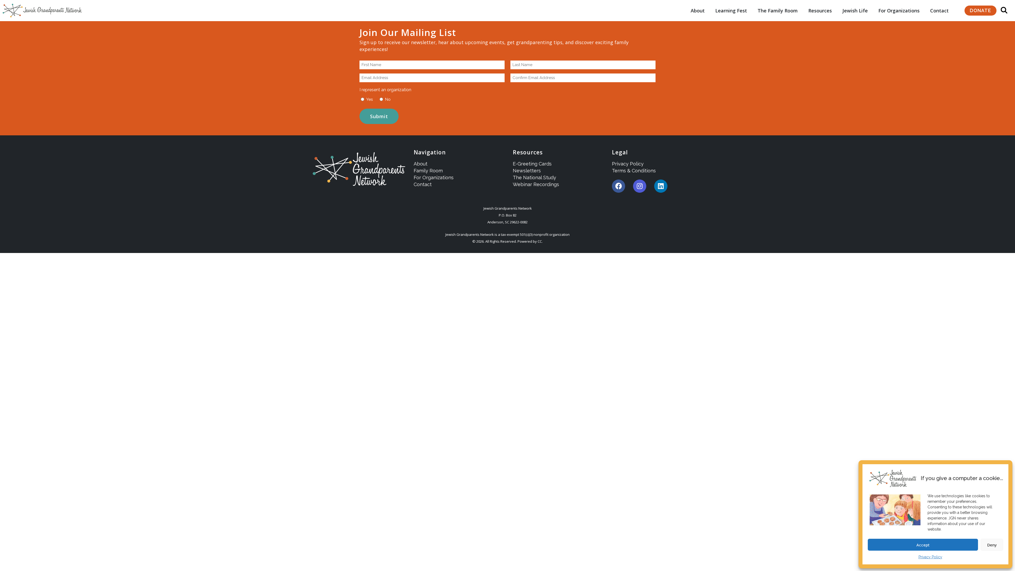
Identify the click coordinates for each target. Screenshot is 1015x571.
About (698, 10)
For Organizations (899, 10)
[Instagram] (639, 186)
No (388, 99)
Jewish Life (855, 10)
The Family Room (778, 10)
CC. (540, 241)
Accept (923, 544)
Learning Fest (731, 10)
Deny (992, 544)
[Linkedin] (660, 186)
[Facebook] (618, 186)
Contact (939, 10)
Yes (369, 99)
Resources (820, 10)
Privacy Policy (930, 557)
